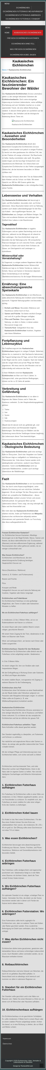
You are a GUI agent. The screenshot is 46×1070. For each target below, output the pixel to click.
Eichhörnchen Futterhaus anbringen (23, 15)
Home (7, 33)
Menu (7, 4)
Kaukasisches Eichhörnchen (27, 33)
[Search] (43, 27)
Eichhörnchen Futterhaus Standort (23, 19)
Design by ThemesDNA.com (23, 1066)
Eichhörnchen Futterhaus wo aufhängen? (23, 11)
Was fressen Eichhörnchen (23, 49)
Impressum (7, 1039)
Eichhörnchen (23, 8)
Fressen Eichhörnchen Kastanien (23, 38)
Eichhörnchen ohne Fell (23, 44)
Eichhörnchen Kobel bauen (23, 55)
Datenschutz (7, 1044)
